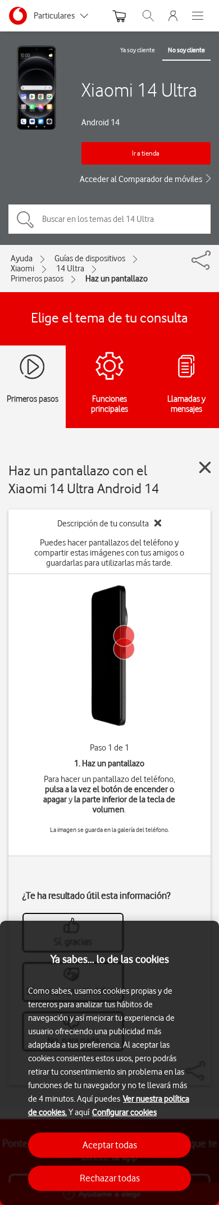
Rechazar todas (110, 1178)
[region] (109, 1063)
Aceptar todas (110, 1145)
